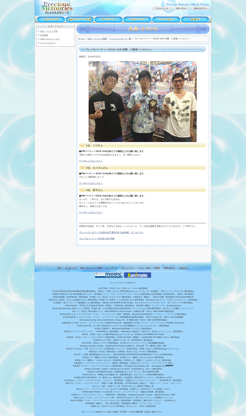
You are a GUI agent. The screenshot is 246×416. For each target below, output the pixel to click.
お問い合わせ (169, 268)
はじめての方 (50, 19)
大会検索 (44, 35)
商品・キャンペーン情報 (79, 19)
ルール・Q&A (144, 268)
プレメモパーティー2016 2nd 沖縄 (96, 238)
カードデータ (108, 19)
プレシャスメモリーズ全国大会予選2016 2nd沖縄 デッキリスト (111, 232)
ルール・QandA (166, 19)
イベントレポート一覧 (120, 38)
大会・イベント (137, 19)
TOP (59, 268)
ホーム (81, 38)
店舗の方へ (184, 268)
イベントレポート (48, 43)
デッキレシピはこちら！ (91, 161)
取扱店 (196, 19)
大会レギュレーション (50, 39)
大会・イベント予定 (49, 31)
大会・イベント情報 (97, 38)
